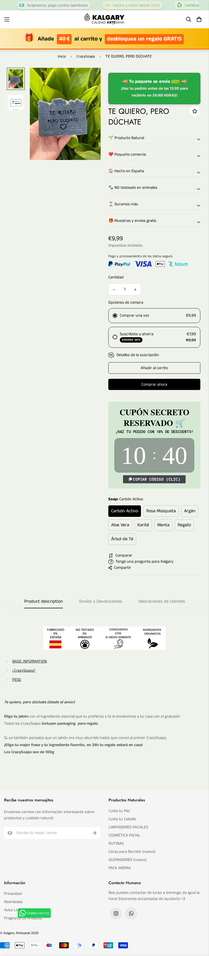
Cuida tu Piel (119, 811)
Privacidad (13, 894)
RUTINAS (116, 843)
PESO (16, 680)
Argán (189, 511)
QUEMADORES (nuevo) (128, 860)
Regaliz (184, 525)
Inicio (62, 56)
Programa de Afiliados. (23, 918)
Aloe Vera (120, 525)
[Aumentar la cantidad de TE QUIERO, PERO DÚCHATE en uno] (135, 289)
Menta (163, 525)
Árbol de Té (122, 539)
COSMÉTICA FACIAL (124, 835)
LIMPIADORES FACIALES (128, 827)
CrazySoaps (85, 56)
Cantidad (116, 277)
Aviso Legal (13, 910)
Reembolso (13, 902)
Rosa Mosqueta (161, 511)
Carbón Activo (124, 511)
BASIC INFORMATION (29, 661)
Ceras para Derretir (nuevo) (132, 852)
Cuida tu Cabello (122, 819)
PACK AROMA (120, 868)
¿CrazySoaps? (23, 671)
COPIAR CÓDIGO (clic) (156, 479)
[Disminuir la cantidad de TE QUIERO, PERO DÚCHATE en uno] (114, 289)
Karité (143, 525)
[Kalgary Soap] (104, 19)
